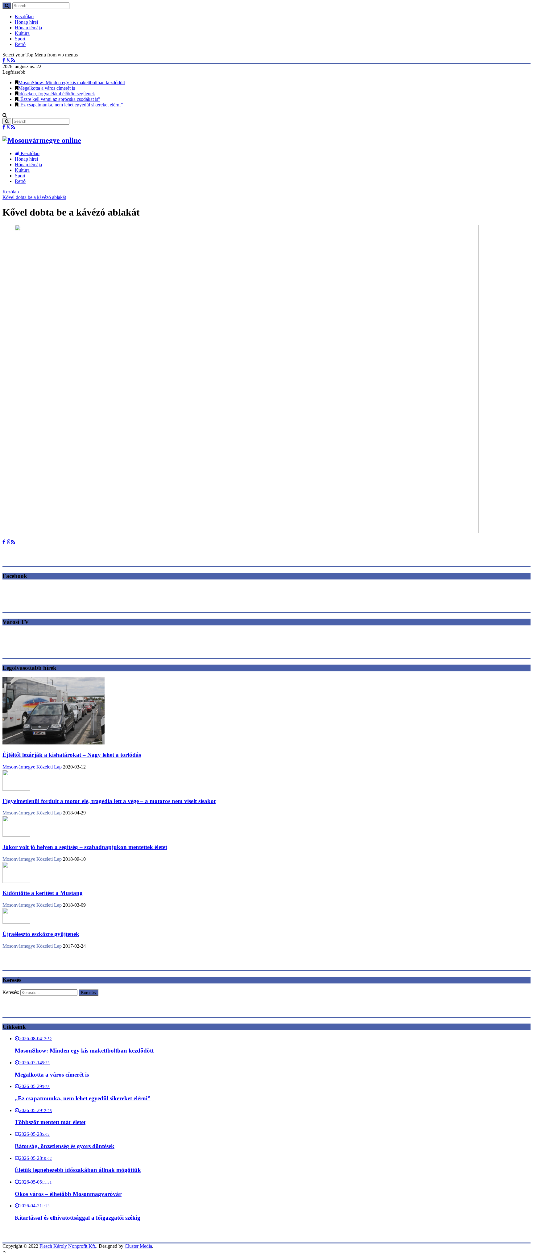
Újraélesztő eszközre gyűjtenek (40, 934)
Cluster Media (138, 1246)
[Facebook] (3, 60)
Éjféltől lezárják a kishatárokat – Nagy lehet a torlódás (71, 755)
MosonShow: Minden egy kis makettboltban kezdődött (71, 82)
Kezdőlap (24, 16)
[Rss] (13, 60)
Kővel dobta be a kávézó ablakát (34, 197)
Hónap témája (28, 27)
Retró (20, 44)
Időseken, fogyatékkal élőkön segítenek (56, 93)
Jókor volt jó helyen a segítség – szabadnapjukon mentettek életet (84, 847)
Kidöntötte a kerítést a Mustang (42, 893)
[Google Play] (8, 60)
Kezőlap (10, 191)
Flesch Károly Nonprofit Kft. (67, 1246)
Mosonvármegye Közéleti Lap (32, 766)
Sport (20, 38)
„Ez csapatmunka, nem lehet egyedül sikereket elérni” (70, 104)
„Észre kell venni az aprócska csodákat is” (59, 99)
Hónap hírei (26, 22)
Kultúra (22, 33)
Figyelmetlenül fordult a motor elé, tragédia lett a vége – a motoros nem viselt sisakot (109, 801)
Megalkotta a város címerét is (46, 88)
